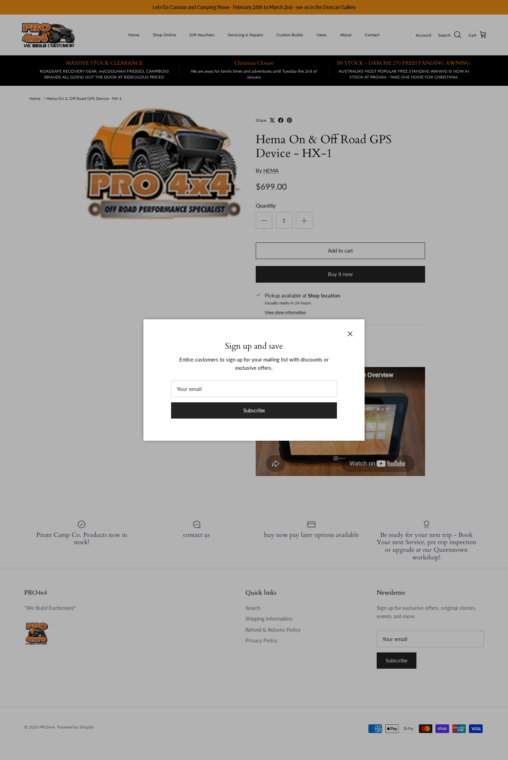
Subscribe (254, 410)
